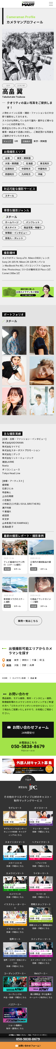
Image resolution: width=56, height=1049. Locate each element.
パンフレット (33, 222)
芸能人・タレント (14, 238)
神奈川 (25, 660)
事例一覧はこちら (28, 620)
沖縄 (40, 174)
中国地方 (42, 168)
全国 (7, 158)
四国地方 (9, 174)
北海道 (29, 163)
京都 (24, 665)
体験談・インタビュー (16, 232)
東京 (16, 660)
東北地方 (44, 163)
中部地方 (26, 168)
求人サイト (10, 227)
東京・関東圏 (23, 158)
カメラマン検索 (19, 678)
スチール (9, 195)
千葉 (34, 660)
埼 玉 (42, 660)
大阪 (16, 665)
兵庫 (32, 665)
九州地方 (26, 174)
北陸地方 (9, 168)
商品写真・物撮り (33, 227)
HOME (4, 678)
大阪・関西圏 (12, 163)
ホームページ (12, 222)
